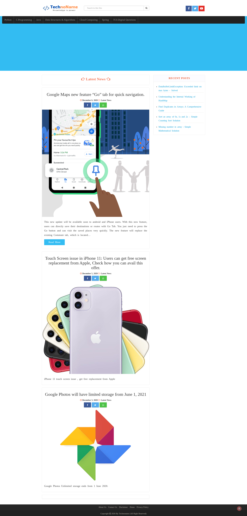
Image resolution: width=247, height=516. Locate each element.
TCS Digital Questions (124, 19)
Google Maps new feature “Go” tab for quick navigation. (96, 94)
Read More (54, 242)
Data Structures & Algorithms (60, 19)
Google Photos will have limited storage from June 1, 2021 (95, 394)
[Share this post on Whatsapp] (103, 105)
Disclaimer (123, 507)
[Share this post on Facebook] (87, 105)
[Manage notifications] (239, 508)
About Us (102, 507)
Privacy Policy (143, 507)
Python (8, 19)
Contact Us (112, 507)
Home (132, 507)
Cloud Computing (89, 19)
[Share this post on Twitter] (95, 105)
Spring (105, 19)
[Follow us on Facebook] (189, 8)
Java (38, 19)
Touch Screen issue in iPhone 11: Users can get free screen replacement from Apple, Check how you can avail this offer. (95, 263)
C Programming (24, 19)
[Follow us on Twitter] (195, 8)
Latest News (106, 100)
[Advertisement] (123, 48)
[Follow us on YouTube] (201, 8)
